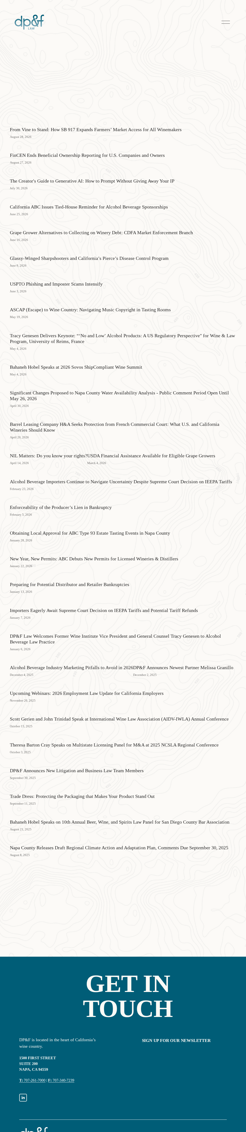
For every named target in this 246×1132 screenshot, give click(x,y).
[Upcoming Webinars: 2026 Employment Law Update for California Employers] (87, 685)
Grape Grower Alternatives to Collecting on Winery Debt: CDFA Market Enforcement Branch (101, 232)
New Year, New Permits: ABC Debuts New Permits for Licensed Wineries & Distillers (94, 558)
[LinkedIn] (23, 1097)
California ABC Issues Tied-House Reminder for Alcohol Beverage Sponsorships (89, 206)
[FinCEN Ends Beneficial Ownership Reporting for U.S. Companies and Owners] (87, 147)
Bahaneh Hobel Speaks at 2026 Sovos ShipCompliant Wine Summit (76, 367)
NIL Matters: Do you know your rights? (48, 455)
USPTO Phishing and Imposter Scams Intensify (56, 284)
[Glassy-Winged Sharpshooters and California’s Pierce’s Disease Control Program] (89, 250)
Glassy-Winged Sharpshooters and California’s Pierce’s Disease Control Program (89, 258)
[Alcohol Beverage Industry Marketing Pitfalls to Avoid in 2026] (71, 659)
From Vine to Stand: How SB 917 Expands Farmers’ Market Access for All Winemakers (96, 129)
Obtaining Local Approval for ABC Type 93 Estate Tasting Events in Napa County (90, 533)
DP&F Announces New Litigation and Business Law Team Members (77, 770)
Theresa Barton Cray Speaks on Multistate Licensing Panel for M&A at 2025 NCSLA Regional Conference (114, 744)
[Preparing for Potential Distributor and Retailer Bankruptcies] (69, 576)
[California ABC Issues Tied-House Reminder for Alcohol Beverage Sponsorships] (89, 198)
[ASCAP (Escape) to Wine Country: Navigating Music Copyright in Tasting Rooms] (90, 301)
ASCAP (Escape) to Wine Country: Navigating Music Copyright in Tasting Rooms (90, 309)
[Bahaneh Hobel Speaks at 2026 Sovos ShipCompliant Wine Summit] (76, 359)
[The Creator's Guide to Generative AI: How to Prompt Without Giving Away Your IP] (92, 172)
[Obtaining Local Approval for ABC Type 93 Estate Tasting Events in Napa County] (90, 524)
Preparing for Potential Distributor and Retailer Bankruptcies (69, 584)
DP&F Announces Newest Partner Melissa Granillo (183, 667)
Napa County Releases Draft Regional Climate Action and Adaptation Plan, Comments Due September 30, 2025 (119, 847)
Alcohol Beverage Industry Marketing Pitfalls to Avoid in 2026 (71, 667)
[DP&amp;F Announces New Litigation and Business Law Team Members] (77, 762)
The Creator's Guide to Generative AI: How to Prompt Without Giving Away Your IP (92, 181)
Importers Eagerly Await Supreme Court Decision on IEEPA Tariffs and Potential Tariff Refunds (104, 610)
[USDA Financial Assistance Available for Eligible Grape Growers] (151, 447)
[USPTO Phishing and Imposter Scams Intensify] (56, 275)
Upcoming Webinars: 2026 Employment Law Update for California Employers (87, 693)
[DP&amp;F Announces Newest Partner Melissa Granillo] (183, 659)
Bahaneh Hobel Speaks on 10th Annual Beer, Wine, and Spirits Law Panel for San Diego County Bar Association (119, 822)
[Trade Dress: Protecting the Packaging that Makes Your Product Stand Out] (82, 788)
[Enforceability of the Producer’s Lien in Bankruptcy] (61, 499)
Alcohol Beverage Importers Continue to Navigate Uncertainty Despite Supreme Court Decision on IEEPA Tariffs (121, 481)
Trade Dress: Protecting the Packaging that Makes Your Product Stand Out (82, 796)
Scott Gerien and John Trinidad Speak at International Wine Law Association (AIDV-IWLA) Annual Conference (119, 719)
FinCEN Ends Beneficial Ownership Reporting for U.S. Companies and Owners (87, 155)
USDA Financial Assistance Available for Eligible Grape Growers (151, 455)
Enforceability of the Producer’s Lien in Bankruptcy (61, 507)
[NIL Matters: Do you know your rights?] (48, 447)
